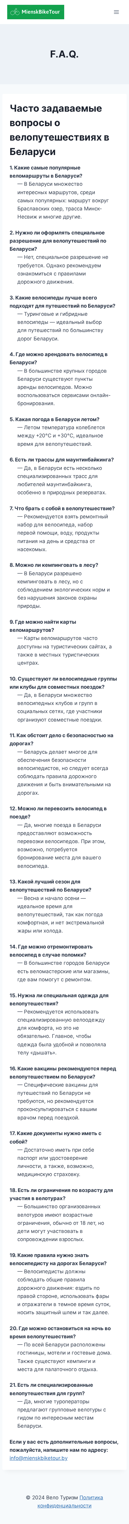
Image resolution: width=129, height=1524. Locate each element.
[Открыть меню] (116, 12)
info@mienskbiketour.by (39, 1458)
